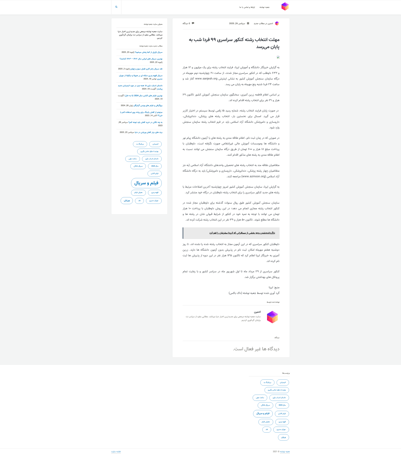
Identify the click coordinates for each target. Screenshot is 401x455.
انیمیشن (155, 144)
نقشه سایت (116, 451)
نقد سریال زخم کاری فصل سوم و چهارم (146, 69)
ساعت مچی (133, 159)
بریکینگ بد (140, 144)
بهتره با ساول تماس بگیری (149, 151)
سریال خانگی (138, 166)
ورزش (127, 200)
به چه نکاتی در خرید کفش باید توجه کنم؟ (145, 122)
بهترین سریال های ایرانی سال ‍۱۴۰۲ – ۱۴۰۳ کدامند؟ (141, 58)
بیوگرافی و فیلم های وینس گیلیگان (147, 105)
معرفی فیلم (138, 192)
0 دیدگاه (187, 23)
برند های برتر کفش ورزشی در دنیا (148, 132)
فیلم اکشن (154, 173)
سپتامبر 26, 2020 (238, 23)
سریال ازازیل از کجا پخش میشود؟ (148, 52)
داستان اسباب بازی (151, 159)
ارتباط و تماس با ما (247, 7)
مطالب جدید (259, 23)
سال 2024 (154, 166)
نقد (139, 200)
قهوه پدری (154, 192)
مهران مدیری (153, 200)
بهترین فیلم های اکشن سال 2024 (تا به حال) (143, 95)
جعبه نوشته (264, 7)
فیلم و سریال (146, 183)
